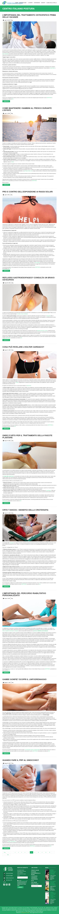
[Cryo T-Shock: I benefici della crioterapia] (29, 527)
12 (45, 852)
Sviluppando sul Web (25, 912)
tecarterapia (48, 490)
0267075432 (49, 97)
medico (12, 161)
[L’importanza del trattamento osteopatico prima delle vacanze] (29, 34)
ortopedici (7, 630)
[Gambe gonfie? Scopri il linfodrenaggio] (29, 697)
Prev (5, 852)
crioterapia (11, 542)
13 (49, 852)
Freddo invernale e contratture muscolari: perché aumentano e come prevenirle (53, 895)
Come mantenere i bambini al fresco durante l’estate (27, 109)
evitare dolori (52, 68)
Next (8, 854)
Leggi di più (6, 101)
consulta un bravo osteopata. (22, 313)
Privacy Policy (34, 884)
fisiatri (3, 630)
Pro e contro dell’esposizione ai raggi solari (27, 191)
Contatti (43, 2)
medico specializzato (12, 841)
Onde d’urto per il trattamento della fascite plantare (27, 436)
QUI (12, 99)
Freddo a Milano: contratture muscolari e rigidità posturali (53, 872)
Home (16, 2)
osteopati (16, 630)
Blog (32, 880)
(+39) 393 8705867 (9, 875)
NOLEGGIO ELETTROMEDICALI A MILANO (35, 873)
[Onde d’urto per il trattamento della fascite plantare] (29, 455)
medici (17, 382)
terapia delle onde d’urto (8, 476)
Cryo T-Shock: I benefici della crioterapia (25, 509)
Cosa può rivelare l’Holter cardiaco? (23, 347)
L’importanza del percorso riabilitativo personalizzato (24, 594)
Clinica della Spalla (51, 2)
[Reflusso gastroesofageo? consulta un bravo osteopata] (29, 297)
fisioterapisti (11, 630)
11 (42, 852)
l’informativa (24, 880)
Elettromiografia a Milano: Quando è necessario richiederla (54, 883)
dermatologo (37, 262)
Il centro (30, 2)
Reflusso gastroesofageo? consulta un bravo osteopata (28, 278)
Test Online (34, 882)
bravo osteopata (5, 53)
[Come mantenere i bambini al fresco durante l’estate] (29, 128)
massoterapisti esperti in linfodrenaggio (32, 749)
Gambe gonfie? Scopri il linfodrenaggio (24, 679)
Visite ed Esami (22, 2)
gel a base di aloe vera (28, 170)
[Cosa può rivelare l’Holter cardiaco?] (29, 364)
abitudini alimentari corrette (42, 330)
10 (38, 852)
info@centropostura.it (10, 877)
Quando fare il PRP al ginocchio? (20, 760)
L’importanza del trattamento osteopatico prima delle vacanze (29, 16)
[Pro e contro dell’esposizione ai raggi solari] (29, 209)
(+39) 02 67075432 (9, 873)
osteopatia (48, 315)
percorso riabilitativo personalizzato (40, 630)
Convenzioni (37, 2)
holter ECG (29, 385)
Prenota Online (35, 870)
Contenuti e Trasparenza (34, 878)
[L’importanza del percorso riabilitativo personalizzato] (29, 613)
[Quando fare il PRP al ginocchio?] (29, 777)
